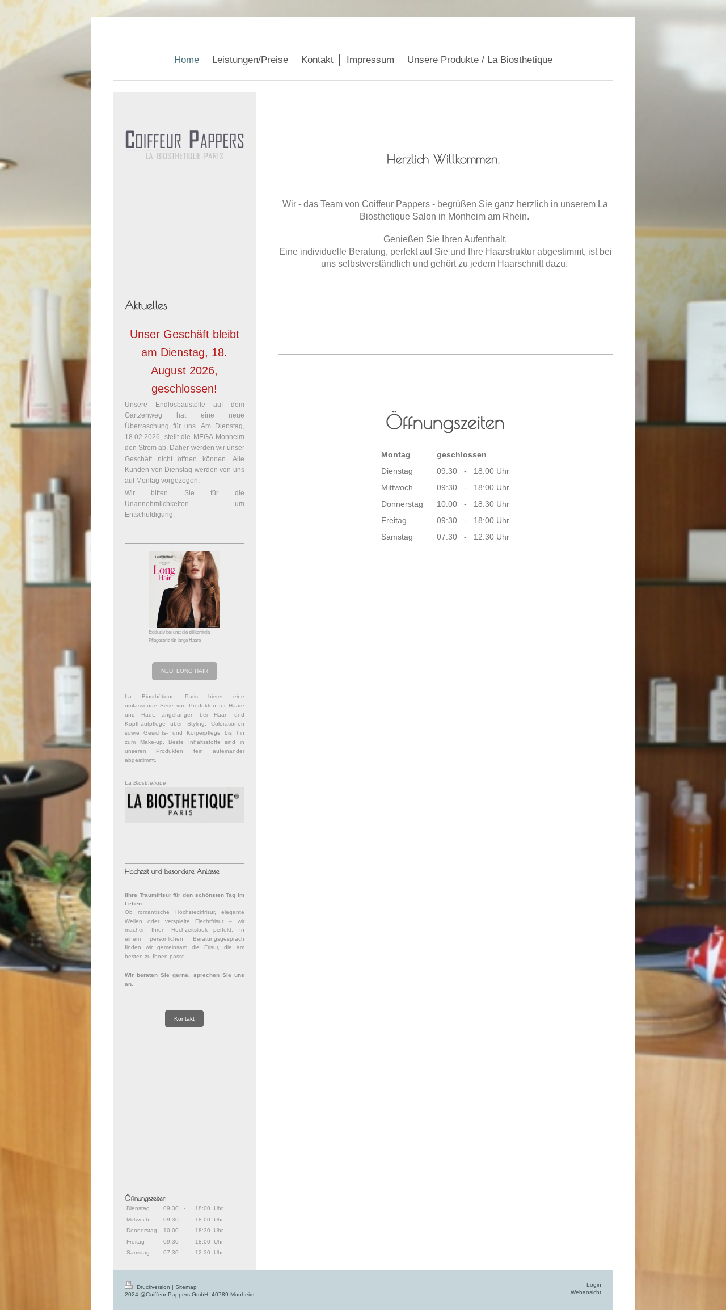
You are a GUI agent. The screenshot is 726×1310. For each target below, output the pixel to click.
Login (593, 1285)
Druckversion (153, 1287)
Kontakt (184, 1019)
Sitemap (186, 1287)
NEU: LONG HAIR (184, 671)
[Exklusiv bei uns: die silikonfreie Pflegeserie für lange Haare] (184, 589)
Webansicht (586, 1292)
